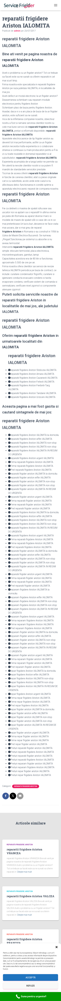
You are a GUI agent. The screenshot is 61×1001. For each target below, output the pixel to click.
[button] (56, 947)
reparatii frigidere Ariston (25, 786)
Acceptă (31, 977)
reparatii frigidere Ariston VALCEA (30, 896)
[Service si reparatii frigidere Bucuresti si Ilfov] (20, 5)
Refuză (30, 985)
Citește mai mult (24, 872)
